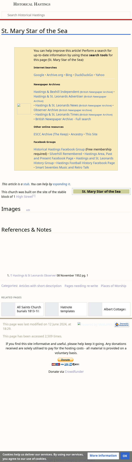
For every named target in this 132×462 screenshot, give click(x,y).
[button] (103, 455)
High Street (24, 196)
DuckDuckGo (84, 75)
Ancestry (77, 134)
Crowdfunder (74, 371)
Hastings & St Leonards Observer (34, 275)
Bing (69, 75)
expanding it (61, 184)
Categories (9, 286)
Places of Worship (113, 286)
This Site (91, 134)
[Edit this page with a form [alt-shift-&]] (104, 41)
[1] (33, 195)
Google (39, 75)
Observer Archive (63, 110)
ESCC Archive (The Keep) (51, 134)
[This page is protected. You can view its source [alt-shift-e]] (110, 41)
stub (26, 184)
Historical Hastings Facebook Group (59, 149)
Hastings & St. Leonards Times (73, 114)
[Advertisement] (66, 413)
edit (28, 209)
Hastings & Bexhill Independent (73, 92)
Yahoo (100, 75)
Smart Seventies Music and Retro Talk (62, 167)
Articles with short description (40, 286)
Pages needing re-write (81, 286)
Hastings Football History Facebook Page (85, 163)
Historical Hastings (31, 4)
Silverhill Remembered (66, 154)
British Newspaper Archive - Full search (63, 119)
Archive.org (55, 75)
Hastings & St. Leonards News (73, 105)
